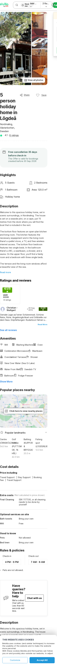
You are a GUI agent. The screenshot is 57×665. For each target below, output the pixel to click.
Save (44, 95)
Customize (15, 660)
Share (27, 95)
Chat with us (34, 598)
